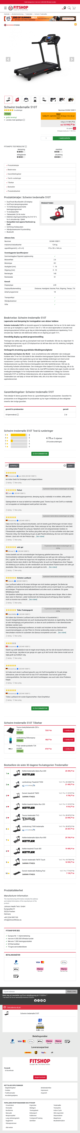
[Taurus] (28, 819)
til (9, 1070)
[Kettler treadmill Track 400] (17, 851)
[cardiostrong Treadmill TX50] (17, 784)
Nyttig (9, 483)
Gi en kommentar (40, 454)
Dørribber (33, 1121)
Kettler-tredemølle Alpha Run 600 (34, 771)
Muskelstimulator (59, 1121)
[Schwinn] (12, 25)
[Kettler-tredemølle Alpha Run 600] (17, 773)
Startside (6, 14)
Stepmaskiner (58, 1115)
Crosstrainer (10, 1105)
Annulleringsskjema (11, 1095)
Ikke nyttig (17, 483)
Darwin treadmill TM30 (30, 793)
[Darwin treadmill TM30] (17, 795)
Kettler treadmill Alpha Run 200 (33, 804)
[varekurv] (75, 8)
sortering (13, 466)
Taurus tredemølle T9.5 (30, 815)
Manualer (9, 1113)
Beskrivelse (12, 170)
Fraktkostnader (10, 1093)
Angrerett (44, 1093)
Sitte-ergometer (59, 1113)
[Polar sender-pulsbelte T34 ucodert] (10, 749)
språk (70, 466)
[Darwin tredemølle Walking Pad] (17, 873)
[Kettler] (28, 774)
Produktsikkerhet (14, 191)
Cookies (7, 1090)
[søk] (69, 8)
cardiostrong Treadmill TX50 (32, 782)
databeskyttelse (46, 1088)
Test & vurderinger (14, 178)
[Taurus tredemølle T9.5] (17, 818)
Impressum (44, 1090)
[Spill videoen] (58, 213)
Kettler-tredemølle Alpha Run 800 (34, 838)
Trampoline (57, 1108)
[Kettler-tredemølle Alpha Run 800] (17, 840)
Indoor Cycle (58, 1110)
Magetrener (57, 1118)
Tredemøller (28, 14)
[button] (8, 100)
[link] (16, 962)
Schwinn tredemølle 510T (29, 1013)
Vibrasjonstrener (11, 1123)
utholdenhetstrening (17, 14)
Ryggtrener (9, 1121)
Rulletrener (33, 1115)
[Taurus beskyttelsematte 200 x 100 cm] (10, 730)
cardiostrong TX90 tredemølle (33, 826)
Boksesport (33, 1113)
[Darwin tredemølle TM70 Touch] (17, 862)
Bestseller (11, 187)
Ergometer (33, 1105)
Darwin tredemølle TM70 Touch (33, 860)
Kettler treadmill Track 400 (31, 849)
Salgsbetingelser (10, 1088)
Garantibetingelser (14, 174)
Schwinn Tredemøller (40, 14)
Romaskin (9, 1108)
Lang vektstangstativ (12, 1118)
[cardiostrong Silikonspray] (10, 740)
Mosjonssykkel (10, 1115)
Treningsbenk (34, 1110)
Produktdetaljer (13, 165)
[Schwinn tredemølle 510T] (11, 1013)
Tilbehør (11, 183)
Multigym (33, 1108)
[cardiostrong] (28, 785)
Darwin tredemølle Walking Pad (33, 871)
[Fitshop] (18, 8)
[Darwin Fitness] (28, 796)
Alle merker (9, 1127)
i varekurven (64, 138)
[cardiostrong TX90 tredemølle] (17, 829)
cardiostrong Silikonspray (25, 738)
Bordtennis (9, 1110)
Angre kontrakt (40, 1077)
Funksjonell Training (36, 1118)
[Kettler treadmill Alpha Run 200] (17, 806)
